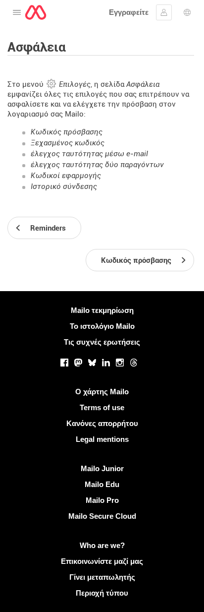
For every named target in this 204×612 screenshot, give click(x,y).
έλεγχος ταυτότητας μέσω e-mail (89, 153)
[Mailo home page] (36, 12)
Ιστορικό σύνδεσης (64, 186)
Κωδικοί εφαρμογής (66, 175)
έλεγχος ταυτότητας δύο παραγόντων (97, 164)
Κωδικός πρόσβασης (66, 131)
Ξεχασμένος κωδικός (67, 142)
